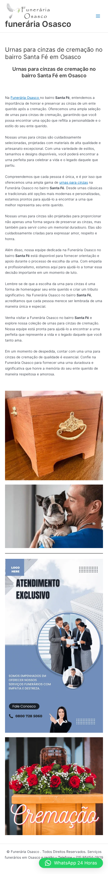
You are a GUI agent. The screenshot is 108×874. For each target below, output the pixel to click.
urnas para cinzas (73, 182)
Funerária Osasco (25, 98)
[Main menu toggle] (98, 16)
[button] (71, 863)
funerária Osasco (38, 24)
